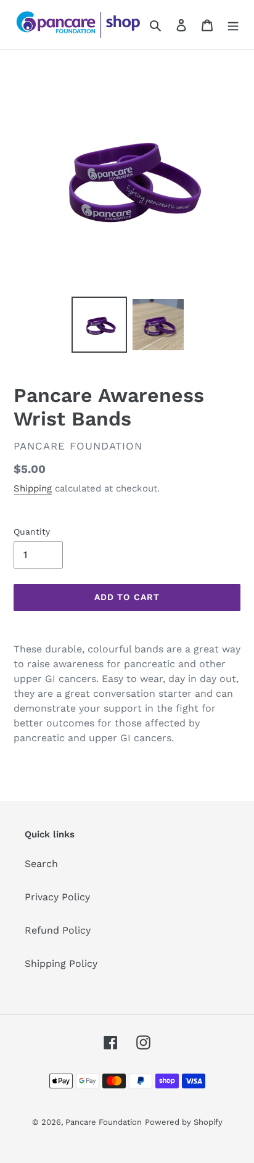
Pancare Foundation (103, 1122)
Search (41, 863)
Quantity (32, 531)
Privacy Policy (57, 897)
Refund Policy (58, 930)
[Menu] (233, 24)
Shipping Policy (61, 963)
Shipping (33, 488)
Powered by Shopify (184, 1122)
